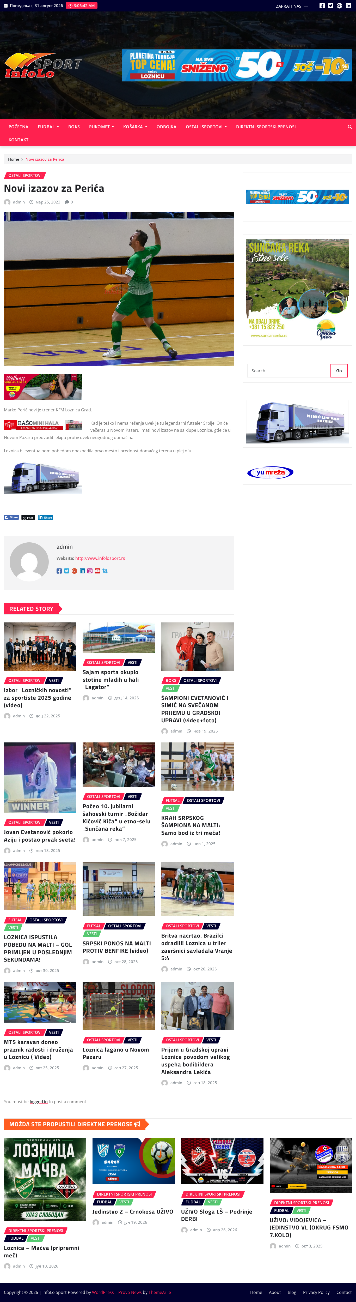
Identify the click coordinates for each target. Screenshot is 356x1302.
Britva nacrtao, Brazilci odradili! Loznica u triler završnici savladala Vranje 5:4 (196, 946)
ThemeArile (160, 1292)
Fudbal (47, 127)
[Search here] (350, 127)
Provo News (130, 1292)
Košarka (133, 127)
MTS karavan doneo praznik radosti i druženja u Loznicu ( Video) (38, 1049)
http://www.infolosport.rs (100, 558)
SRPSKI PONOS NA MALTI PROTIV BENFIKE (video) (117, 947)
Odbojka (166, 127)
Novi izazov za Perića (45, 159)
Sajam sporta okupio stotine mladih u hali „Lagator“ (111, 679)
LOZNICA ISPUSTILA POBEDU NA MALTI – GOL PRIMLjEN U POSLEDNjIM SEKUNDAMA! (38, 948)
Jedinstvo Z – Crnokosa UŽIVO (133, 1211)
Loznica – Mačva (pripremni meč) (41, 1251)
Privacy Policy (316, 1292)
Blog (292, 1292)
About (275, 1292)
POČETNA (18, 127)
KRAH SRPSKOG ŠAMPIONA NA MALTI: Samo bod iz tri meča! (190, 825)
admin (19, 202)
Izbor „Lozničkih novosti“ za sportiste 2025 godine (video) (38, 697)
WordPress (103, 1292)
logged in (39, 1102)
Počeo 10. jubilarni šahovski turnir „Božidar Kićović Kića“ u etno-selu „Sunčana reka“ (117, 817)
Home (13, 159)
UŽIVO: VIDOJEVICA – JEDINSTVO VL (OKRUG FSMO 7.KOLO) (309, 1227)
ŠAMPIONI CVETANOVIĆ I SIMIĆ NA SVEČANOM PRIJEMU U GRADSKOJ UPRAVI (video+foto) (195, 709)
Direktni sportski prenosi (266, 127)
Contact (344, 1292)
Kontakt (18, 140)
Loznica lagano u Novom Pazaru (116, 1053)
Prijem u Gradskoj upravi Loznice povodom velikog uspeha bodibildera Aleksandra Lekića (195, 1060)
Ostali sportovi (205, 127)
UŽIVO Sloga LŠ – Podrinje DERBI (217, 1215)
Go (339, 371)
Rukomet (100, 127)
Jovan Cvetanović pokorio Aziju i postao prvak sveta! (40, 835)
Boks (74, 127)
